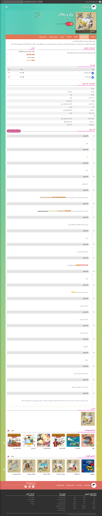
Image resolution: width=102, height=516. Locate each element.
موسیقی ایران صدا (61, 504)
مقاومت (93, 508)
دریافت (21, 73)
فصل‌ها (76, 37)
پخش (68, 24)
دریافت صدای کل (61, 24)
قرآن (94, 506)
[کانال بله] (25, 487)
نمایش (83, 508)
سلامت (93, 504)
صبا (84, 504)
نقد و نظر (92, 129)
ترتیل (84, 500)
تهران (94, 502)
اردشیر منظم (37, 13)
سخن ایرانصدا (84, 37)
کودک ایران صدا (62, 497)
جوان (84, 502)
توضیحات (92, 37)
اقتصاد (84, 497)
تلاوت (74, 500)
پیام (94, 500)
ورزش (74, 508)
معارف (74, 506)
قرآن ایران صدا (62, 502)
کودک (36, 17)
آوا (94, 497)
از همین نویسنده (53, 37)
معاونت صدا (31, 497)
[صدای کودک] (33, 487)
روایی (38, 15)
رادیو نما (32, 504)
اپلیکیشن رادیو (31, 500)
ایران (75, 497)
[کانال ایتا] (29, 487)
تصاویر (62, 37)
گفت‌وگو (83, 506)
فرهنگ (74, 504)
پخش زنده (32, 502)
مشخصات (68, 37)
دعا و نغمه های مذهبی (60, 506)
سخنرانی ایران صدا (61, 508)
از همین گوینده (43, 37)
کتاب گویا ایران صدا (61, 500)
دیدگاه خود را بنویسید (13, 131)
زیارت (75, 502)
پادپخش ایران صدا (61, 510)
